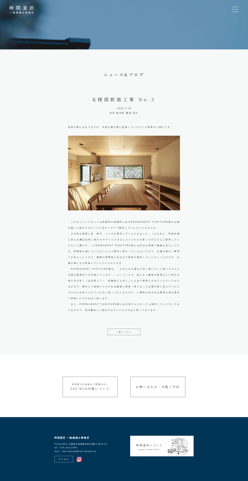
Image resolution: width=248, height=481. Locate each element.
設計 (135, 113)
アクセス (64, 459)
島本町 (120, 113)
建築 (129, 113)
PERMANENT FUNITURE (150, 222)
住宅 (112, 113)
